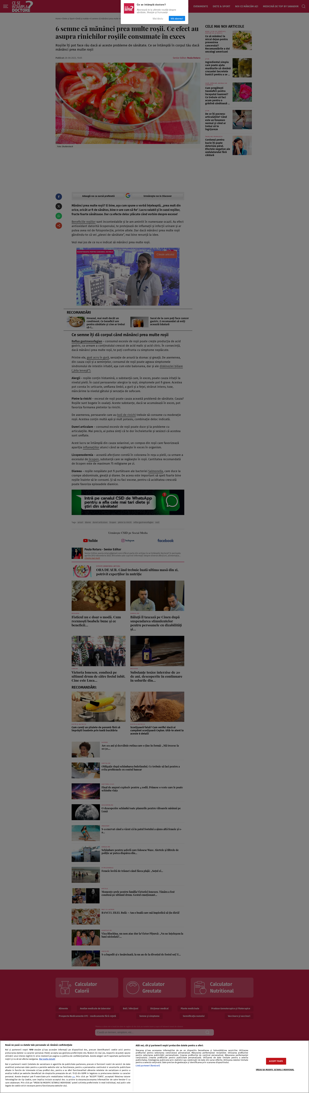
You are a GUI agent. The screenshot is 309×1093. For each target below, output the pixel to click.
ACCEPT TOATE (276, 1061)
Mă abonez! (177, 18)
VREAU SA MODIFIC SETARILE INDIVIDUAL (275, 1070)
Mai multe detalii (47, 1059)
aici (73, 1077)
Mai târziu (158, 18)
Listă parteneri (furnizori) (148, 1065)
